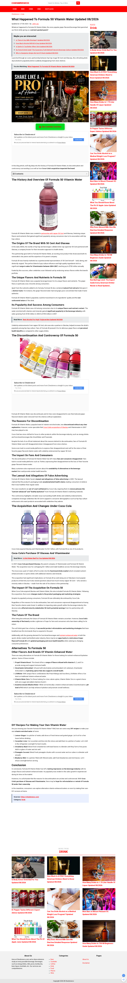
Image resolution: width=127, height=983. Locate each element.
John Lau (35, 24)
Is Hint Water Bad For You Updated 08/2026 (39, 558)
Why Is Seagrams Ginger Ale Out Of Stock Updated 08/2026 (37, 53)
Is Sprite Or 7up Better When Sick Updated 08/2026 (34, 46)
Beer (22, 9)
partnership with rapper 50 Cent (52, 233)
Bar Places (49, 9)
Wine (39, 9)
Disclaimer (86, 963)
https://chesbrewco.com (30, 797)
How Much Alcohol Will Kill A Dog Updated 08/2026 (34, 43)
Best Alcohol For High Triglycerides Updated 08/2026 (43, 319)
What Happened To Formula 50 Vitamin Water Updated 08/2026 (51, 66)
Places (53, 971)
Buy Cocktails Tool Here (51, 127)
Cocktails (54, 961)
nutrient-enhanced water (68, 635)
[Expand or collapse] (87, 173)
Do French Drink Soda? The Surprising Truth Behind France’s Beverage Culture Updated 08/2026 (50, 50)
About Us (86, 959)
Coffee (53, 964)
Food (52, 968)
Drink (31, 9)
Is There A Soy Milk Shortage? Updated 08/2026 (33, 40)
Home (15, 9)
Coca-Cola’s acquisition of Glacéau (55, 427)
